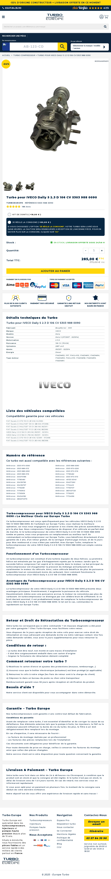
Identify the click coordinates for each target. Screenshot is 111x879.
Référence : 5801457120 (66, 369)
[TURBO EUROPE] (54, 17)
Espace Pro (63, 699)
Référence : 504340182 (16, 375)
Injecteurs (35, 702)
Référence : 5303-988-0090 (67, 344)
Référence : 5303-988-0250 (18, 350)
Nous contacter (65, 705)
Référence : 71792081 (15, 366)
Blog (59, 722)
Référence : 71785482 (65, 352)
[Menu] (3, 16)
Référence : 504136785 (16, 361)
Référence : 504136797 (16, 363)
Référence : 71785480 (15, 358)
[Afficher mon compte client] (101, 17)
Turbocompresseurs (41, 699)
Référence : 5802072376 (16, 377)
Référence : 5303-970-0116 (67, 350)
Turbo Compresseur (24, 55)
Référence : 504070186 (16, 355)
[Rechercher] (62, 47)
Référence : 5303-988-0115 (17, 347)
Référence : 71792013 (65, 372)
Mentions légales (66, 712)
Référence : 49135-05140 (66, 358)
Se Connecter (64, 709)
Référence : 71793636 (15, 372)
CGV (59, 725)
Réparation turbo (66, 702)
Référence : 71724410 (65, 363)
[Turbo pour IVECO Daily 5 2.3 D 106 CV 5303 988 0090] (19, 64)
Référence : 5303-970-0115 (67, 355)
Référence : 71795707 (65, 366)
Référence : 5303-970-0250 (67, 347)
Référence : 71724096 (65, 375)
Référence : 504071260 (65, 361)
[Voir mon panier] (106, 16)
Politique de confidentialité (65, 717)
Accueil (6, 55)
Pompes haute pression (38, 707)
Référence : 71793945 (15, 369)
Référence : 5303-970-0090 (18, 344)
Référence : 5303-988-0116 (17, 352)
